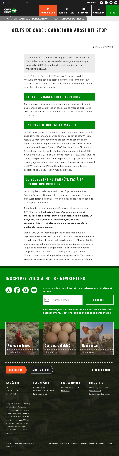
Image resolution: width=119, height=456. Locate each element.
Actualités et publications (31, 19)
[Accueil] (7, 19)
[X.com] (101, 2)
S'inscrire (99, 300)
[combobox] (6, 2)
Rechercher (53, 443)
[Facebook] (106, 2)
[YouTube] (115, 2)
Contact (110, 443)
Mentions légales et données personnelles (88, 443)
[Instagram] (110, 2)
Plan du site (64, 443)
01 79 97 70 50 (39, 388)
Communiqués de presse (69, 19)
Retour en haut (101, 370)
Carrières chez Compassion (100, 394)
